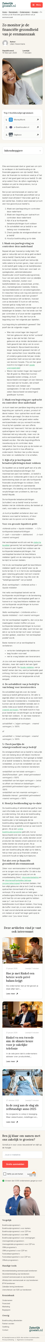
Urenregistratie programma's (13, 1241)
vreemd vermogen (10, 710)
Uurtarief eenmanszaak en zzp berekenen (18, 1277)
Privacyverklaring (8, 1340)
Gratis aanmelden (15, 1164)
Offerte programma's (10, 1260)
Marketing (6, 1307)
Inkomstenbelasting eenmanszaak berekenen (19, 1271)
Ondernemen (7, 1300)
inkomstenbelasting (30, 877)
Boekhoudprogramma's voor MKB (15, 1235)
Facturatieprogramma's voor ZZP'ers (16, 1257)
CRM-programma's (9, 1247)
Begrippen (6, 1310)
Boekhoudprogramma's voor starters (16, 1228)
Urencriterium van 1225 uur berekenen (16, 1290)
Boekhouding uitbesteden (12, 1320)
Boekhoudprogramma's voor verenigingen (18, 1238)
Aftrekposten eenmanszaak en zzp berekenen (20, 1280)
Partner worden (8, 1324)
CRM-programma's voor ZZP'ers (14, 1251)
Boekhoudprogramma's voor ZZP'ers (16, 1231)
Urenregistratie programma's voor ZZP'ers (18, 1244)
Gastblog (5, 1327)
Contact (5, 1330)
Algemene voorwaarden (25, 1340)
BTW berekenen (8, 1283)
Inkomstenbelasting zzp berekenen (15, 1274)
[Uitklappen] (40, 150)
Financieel (6, 1303)
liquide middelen (27, 667)
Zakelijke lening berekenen (12, 1287)
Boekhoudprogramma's (11, 1225)
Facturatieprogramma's (11, 1254)
